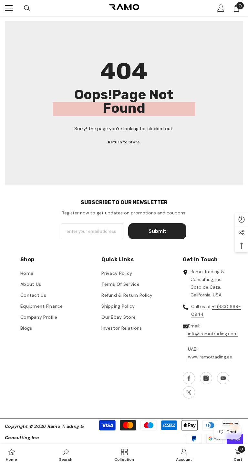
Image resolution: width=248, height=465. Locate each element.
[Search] (27, 8)
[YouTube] (223, 378)
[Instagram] (206, 378)
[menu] (9, 8)
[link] (65, 455)
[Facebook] (189, 378)
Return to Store (124, 142)
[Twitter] (189, 392)
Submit (157, 231)
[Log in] (220, 8)
